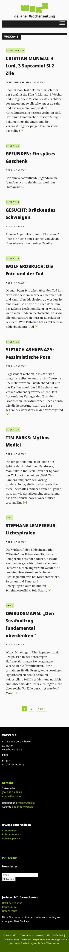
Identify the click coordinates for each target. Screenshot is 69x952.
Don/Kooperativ (11, 838)
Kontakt (7, 783)
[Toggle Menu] (62, 23)
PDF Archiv (9, 858)
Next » (41, 708)
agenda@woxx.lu (23, 806)
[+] (22, 131)
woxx (9, 170)
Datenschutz (9, 910)
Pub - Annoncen (11, 834)
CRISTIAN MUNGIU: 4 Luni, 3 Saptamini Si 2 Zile (30, 65)
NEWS (9, 605)
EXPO (9, 517)
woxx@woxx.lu (26, 802)
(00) (12, 792)
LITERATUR (12, 145)
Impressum (9, 907)
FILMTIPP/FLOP (15, 50)
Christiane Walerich (18, 82)
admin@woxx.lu (11, 796)
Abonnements (10, 830)
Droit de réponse (12, 903)
